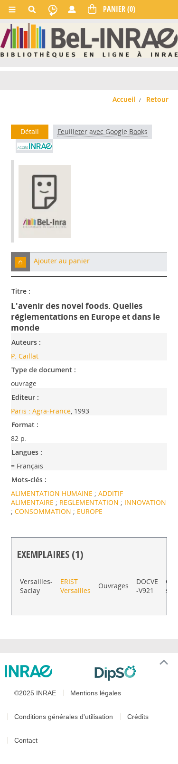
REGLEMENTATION (90, 502)
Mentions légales (95, 693)
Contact (25, 740)
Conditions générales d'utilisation (63, 716)
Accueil (123, 99)
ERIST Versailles (75, 586)
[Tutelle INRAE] (46, 671)
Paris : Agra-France (41, 410)
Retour (157, 99)
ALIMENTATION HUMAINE (52, 493)
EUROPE (90, 511)
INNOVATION (145, 502)
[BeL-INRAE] (89, 40)
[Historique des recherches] (52, 9)
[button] (20, 261)
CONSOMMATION (44, 511)
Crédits (138, 716)
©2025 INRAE (35, 693)
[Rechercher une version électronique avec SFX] (34, 146)
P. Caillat (24, 355)
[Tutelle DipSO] (133, 673)
